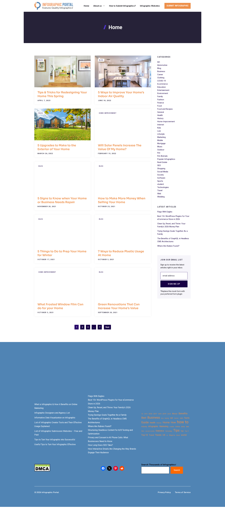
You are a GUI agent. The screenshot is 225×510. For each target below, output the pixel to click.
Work (178, 435)
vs (167, 435)
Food (159, 106)
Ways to (172, 435)
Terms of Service (183, 492)
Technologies (163, 187)
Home (86, 6)
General (160, 112)
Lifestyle (161, 134)
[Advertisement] (82, 373)
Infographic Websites (150, 6)
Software (161, 178)
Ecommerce (162, 84)
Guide (145, 422)
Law (159, 131)
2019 (164, 414)
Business (161, 71)
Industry (144, 427)
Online (177, 427)
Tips (176, 430)
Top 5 (187, 431)
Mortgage (161, 143)
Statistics (160, 431)
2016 (150, 414)
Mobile (160, 140)
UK (164, 435)
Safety (183, 427)
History (160, 118)
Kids (159, 128)
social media (149, 431)
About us (97, 6)
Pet (158, 153)
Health (160, 115)
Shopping (161, 168)
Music (159, 146)
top (182, 431)
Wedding (161, 197)
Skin (142, 431)
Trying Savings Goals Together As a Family (107, 415)
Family (160, 96)
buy (162, 418)
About (174, 414)
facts (186, 418)
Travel (159, 190)
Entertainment (163, 90)
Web (159, 193)
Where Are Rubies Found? (168, 246)
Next (107, 327)
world (184, 435)
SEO (159, 165)
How (173, 422)
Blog (41, 60)
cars (181, 418)
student (160, 184)
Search (177, 470)
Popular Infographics (166, 159)
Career (160, 74)
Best (143, 417)
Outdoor (160, 150)
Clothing (160, 77)
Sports (160, 181)
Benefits (183, 413)
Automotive (162, 65)
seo (187, 427)
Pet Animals (162, 156)
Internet (160, 124)
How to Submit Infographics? (122, 6)
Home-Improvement (107, 113)
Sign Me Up (174, 284)
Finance (160, 103)
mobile (172, 427)
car (171, 418)
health (152, 422)
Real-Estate (162, 162)
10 (142, 414)
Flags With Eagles (164, 211)
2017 (155, 414)
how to (182, 422)
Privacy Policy (164, 492)
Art (158, 62)
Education (161, 87)
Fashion (160, 99)
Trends (158, 435)
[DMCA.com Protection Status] (42, 470)
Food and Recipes (165, 109)
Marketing (161, 137)
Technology (168, 431)
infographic (153, 426)
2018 (159, 414)
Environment (162, 93)
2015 (145, 414)
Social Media (162, 171)
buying (167, 418)
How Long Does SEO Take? (100, 445)
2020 (169, 414)
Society (160, 175)
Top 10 (144, 435)
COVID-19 (161, 81)
